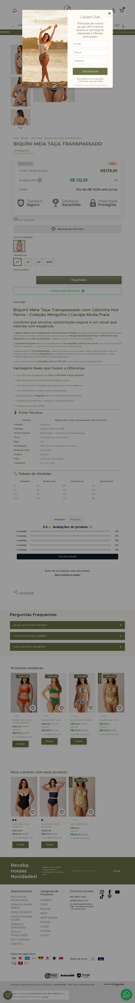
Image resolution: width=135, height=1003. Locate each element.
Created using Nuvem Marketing (90, 85)
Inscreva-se (90, 71)
